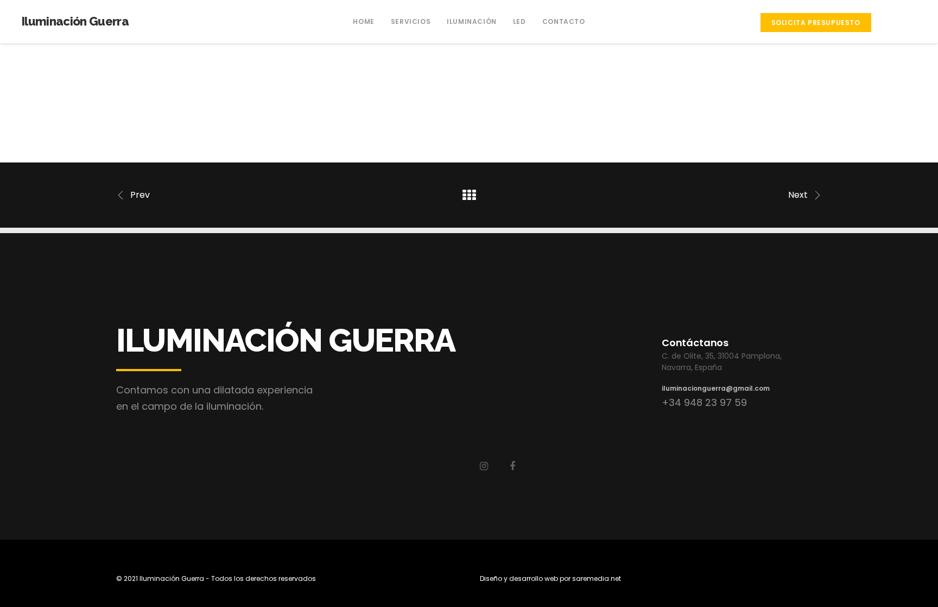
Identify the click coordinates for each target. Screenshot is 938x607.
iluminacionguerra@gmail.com (716, 388)
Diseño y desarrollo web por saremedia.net (550, 578)
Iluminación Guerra (75, 21)
